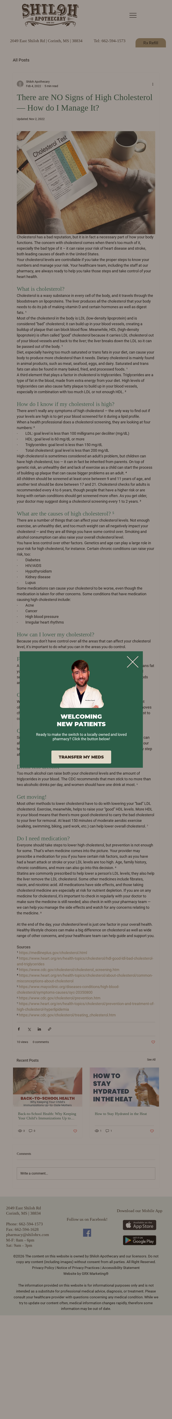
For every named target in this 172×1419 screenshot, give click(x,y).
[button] (132, 662)
